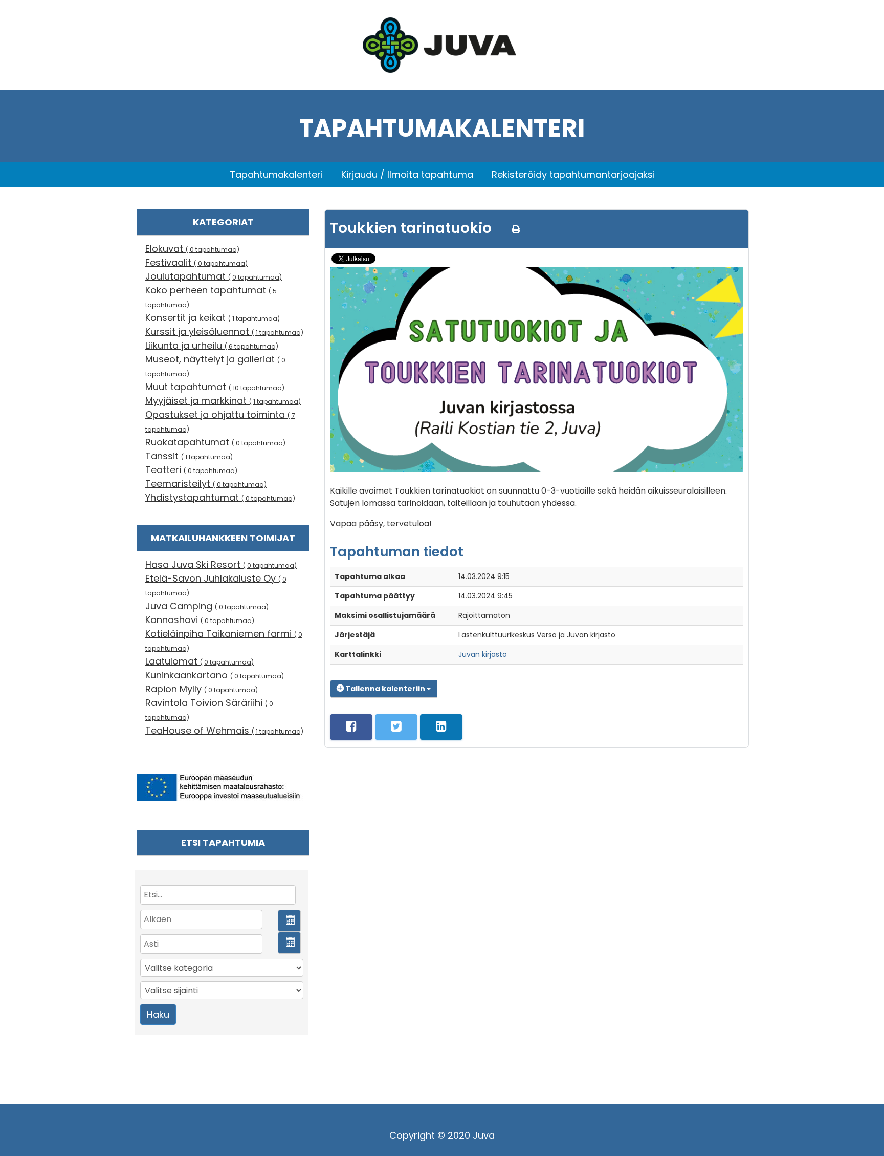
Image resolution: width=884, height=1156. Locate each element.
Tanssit (189, 455)
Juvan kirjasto (482, 654)
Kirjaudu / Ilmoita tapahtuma (407, 174)
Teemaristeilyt (206, 483)
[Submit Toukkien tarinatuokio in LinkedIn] (441, 727)
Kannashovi (199, 619)
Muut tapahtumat (214, 386)
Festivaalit (196, 262)
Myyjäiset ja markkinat (223, 400)
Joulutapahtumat (213, 276)
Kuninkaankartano (214, 675)
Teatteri (191, 469)
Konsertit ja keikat (212, 317)
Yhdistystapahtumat (220, 497)
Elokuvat (192, 248)
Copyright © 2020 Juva (442, 1135)
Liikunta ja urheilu (211, 345)
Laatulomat (199, 661)
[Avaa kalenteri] (289, 921)
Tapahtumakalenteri (276, 174)
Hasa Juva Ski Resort (221, 564)
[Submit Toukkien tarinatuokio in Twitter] (396, 727)
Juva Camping (207, 606)
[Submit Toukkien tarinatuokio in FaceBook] (351, 727)
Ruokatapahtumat (215, 442)
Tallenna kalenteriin (385, 688)
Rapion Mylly (201, 688)
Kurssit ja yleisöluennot (224, 331)
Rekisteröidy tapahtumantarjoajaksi (573, 174)
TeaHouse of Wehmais (224, 730)
